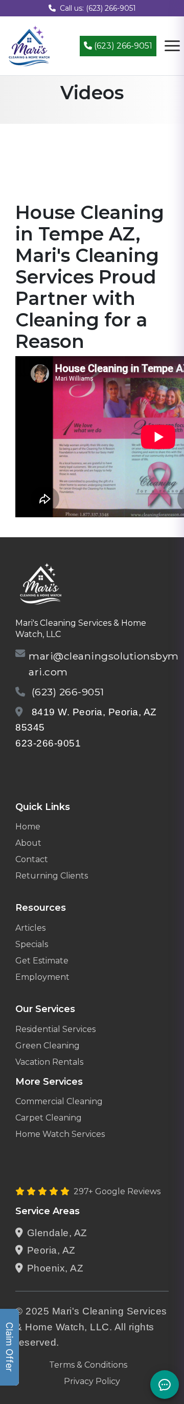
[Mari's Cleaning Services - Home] (29, 45)
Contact (31, 859)
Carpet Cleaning (48, 1118)
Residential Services (55, 1029)
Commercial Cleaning (59, 1101)
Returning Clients (51, 876)
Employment (42, 977)
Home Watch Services (60, 1134)
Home (27, 826)
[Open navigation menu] (172, 46)
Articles (30, 928)
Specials (31, 944)
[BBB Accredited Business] (54, 770)
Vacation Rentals (49, 1062)
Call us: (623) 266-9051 (98, 8)
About (28, 843)
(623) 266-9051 (122, 46)
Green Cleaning (47, 1045)
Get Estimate (41, 961)
